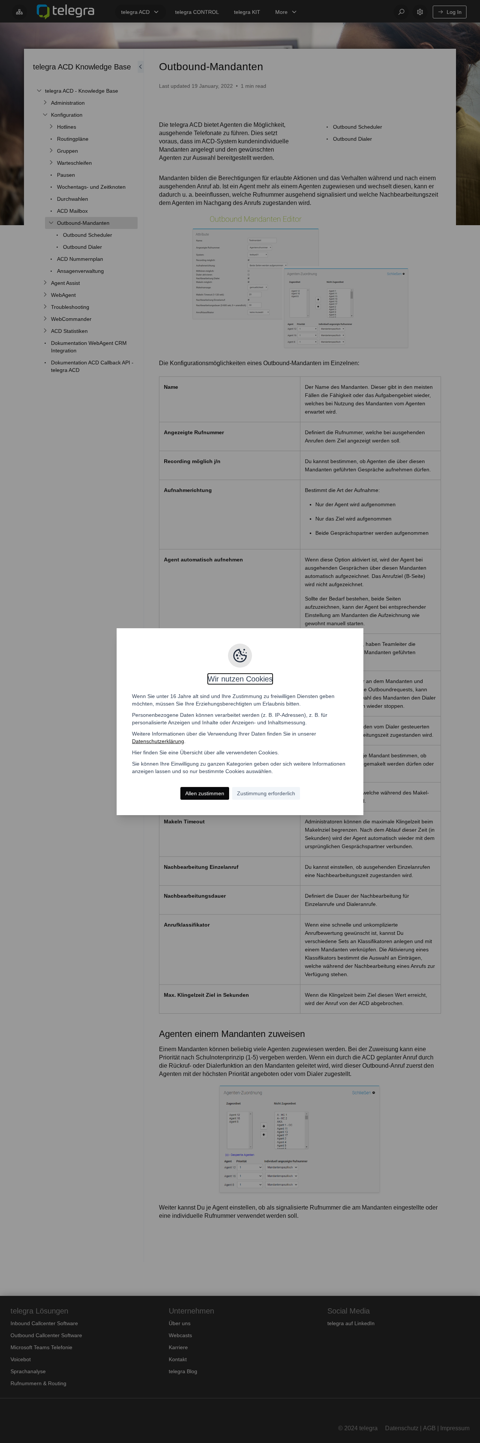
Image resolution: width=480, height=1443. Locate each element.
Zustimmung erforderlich (266, 793)
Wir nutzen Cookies (240, 679)
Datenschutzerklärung (158, 741)
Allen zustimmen (204, 793)
